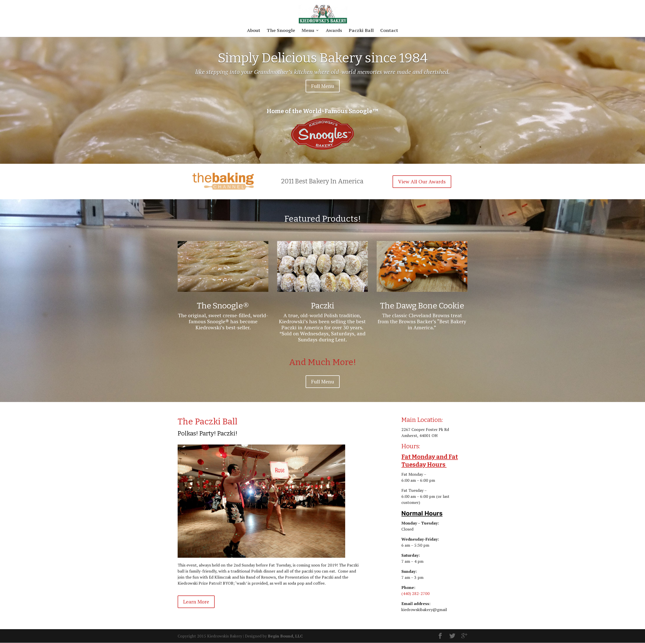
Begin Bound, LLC (285, 636)
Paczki (322, 305)
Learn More (196, 601)
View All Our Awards (422, 181)
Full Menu (322, 86)
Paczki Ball (361, 30)
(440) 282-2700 (415, 593)
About (253, 30)
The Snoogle (281, 30)
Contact (389, 30)
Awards (334, 30)
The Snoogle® (223, 305)
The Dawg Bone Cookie (422, 305)
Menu (308, 30)
